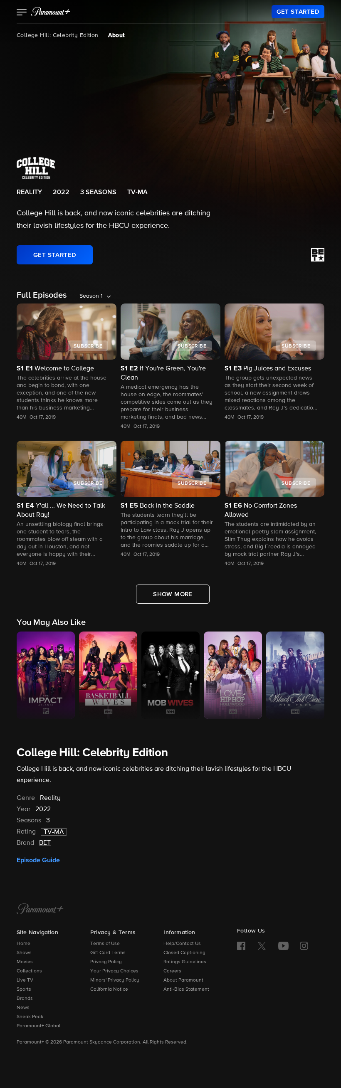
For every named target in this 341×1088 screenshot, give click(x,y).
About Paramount (183, 980)
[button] (21, 13)
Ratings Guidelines (184, 962)
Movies (25, 962)
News (23, 1007)
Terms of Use (105, 943)
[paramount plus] (50, 11)
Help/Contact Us (182, 943)
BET (45, 843)
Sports (24, 989)
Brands (25, 998)
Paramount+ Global (38, 1026)
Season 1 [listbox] (91, 296)
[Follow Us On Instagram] (304, 946)
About (116, 35)
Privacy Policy (106, 962)
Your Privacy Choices (114, 971)
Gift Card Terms (108, 952)
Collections (29, 971)
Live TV (25, 980)
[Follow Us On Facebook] (241, 946)
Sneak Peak (30, 1016)
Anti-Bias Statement (186, 989)
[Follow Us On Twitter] (262, 945)
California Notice (109, 989)
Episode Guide (38, 860)
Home (23, 943)
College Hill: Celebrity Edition (57, 35)
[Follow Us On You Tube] (283, 946)
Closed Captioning (184, 952)
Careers (172, 971)
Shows (24, 952)
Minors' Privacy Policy (114, 980)
